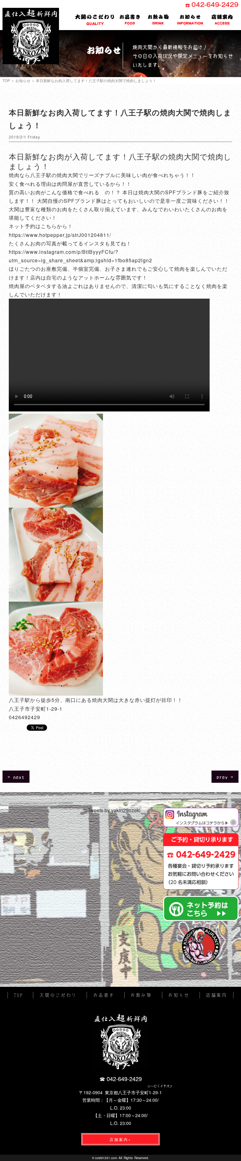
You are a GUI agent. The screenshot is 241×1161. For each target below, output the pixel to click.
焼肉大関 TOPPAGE (31, 36)
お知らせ (190, 20)
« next (16, 776)
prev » (225, 776)
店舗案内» (120, 1139)
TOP (6, 80)
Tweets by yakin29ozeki (114, 810)
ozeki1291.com (106, 1158)
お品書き (130, 20)
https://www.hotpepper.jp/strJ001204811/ (60, 234)
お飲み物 (158, 20)
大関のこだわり (95, 19)
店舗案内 (222, 20)
